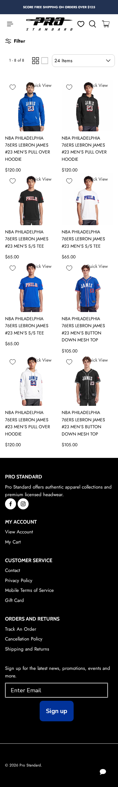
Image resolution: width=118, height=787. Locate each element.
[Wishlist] (81, 24)
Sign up (56, 711)
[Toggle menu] (7, 24)
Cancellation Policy (23, 638)
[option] (59, 7)
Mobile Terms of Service (29, 590)
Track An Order (20, 629)
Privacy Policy (18, 580)
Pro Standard (30, 765)
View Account (19, 531)
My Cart (13, 541)
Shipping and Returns (27, 649)
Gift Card (14, 600)
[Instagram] (23, 503)
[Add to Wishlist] (12, 87)
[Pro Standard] (49, 24)
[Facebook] (10, 503)
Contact (12, 570)
